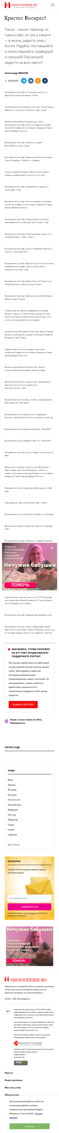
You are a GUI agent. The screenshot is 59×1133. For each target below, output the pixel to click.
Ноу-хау (12, 814)
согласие (32, 913)
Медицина (13, 809)
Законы (11, 784)
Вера (10, 779)
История (12, 789)
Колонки (12, 794)
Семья (11, 829)
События (12, 834)
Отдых (11, 824)
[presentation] (29, 898)
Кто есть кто (14, 799)
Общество (13, 819)
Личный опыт (14, 804)
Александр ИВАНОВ (16, 73)
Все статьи (14, 844)
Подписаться (29, 906)
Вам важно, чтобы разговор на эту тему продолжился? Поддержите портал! (31, 652)
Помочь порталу (23, 704)
